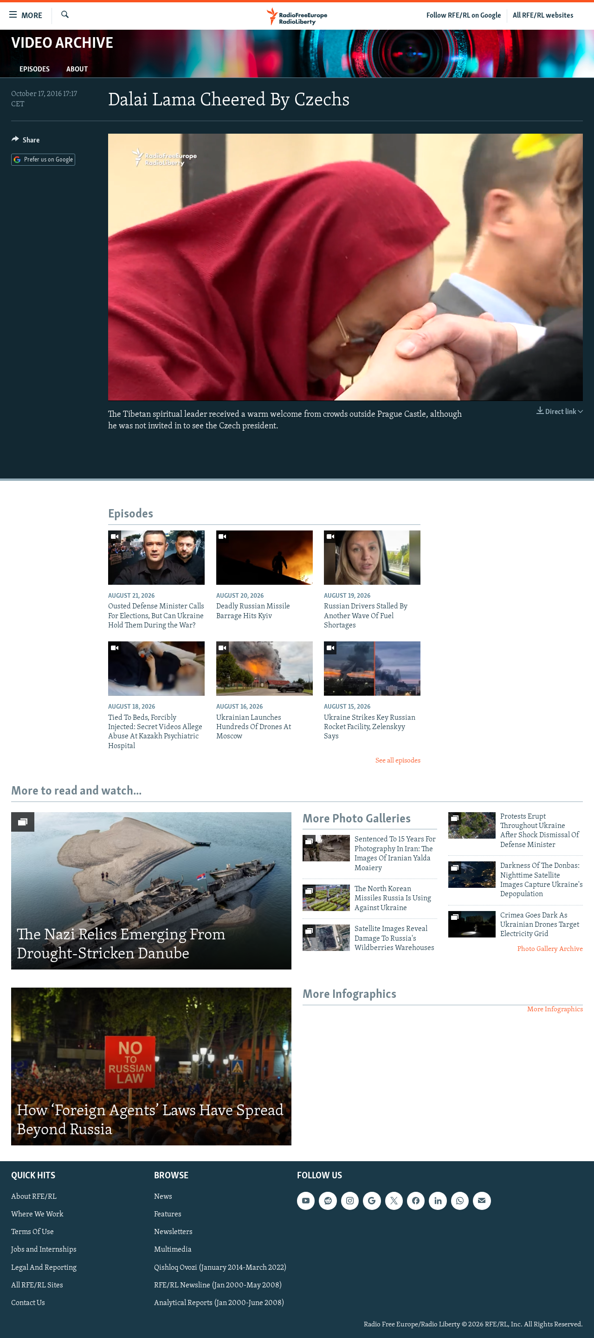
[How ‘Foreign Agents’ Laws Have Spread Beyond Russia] (151, 1066)
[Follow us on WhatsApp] (460, 1200)
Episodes (34, 69)
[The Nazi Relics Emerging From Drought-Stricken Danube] (151, 891)
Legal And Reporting (44, 1268)
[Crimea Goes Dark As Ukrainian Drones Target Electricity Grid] (472, 924)
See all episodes (397, 760)
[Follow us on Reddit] (327, 1200)
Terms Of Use (32, 1232)
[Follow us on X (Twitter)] (394, 1200)
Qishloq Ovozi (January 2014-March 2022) (220, 1268)
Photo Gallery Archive (550, 949)
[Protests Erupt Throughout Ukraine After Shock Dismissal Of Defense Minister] (472, 825)
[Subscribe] (482, 1200)
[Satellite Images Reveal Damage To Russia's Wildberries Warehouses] (326, 937)
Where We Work (37, 1214)
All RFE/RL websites (543, 15)
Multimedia (173, 1250)
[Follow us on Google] (372, 1200)
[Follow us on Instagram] (350, 1200)
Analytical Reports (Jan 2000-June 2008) (219, 1303)
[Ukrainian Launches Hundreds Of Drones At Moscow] (264, 668)
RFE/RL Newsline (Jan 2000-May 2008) (218, 1285)
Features (167, 1214)
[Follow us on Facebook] (416, 1200)
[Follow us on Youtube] (306, 1200)
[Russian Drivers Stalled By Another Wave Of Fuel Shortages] (372, 557)
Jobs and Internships (44, 1250)
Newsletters (173, 1232)
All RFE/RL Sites (37, 1285)
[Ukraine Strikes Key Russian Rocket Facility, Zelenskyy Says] (372, 668)
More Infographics (555, 1009)
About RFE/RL (34, 1197)
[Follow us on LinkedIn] (437, 1200)
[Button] (25, 142)
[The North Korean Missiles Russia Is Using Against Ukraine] (326, 898)
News (163, 1197)
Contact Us (28, 1303)
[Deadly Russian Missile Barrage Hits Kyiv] (264, 557)
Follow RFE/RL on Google (463, 15)
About (77, 69)
